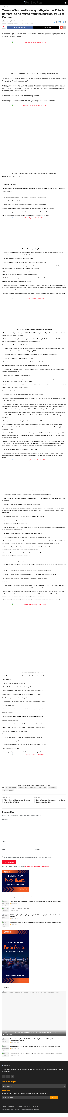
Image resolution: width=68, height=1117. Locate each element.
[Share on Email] (61, 27)
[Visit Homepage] (34, 2)
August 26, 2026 (8, 1034)
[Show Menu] (3, 2)
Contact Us (11, 1106)
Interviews (9, 23)
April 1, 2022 (23, 21)
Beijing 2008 (42, 787)
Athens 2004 (33, 787)
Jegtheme (36, 1109)
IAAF (7, 6)
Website (37, 849)
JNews (7, 1109)
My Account (27, 1106)
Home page (19, 1106)
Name (4, 841)
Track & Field (16, 23)
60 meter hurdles (23, 787)
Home (3, 6)
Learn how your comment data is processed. (36, 867)
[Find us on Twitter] (8, 1076)
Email (4, 849)
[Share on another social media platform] (64, 27)
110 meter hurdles (11, 787)
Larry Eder (14, 21)
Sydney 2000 (52, 787)
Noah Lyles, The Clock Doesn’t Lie (19, 908)
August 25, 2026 (15, 1042)
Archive (4, 1106)
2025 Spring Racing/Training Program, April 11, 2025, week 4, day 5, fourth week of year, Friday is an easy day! (37, 915)
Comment (5, 819)
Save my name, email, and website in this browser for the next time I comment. (27, 857)
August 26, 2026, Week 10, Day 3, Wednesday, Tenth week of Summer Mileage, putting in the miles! (30, 1032)
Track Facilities (25, 23)
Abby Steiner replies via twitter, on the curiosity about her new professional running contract (35, 922)
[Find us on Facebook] (3, 1076)
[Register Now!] (15, 880)
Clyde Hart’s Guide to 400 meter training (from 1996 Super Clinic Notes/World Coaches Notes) (35, 901)
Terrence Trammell (8, 790)
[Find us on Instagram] (12, 1076)
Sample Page (36, 1106)
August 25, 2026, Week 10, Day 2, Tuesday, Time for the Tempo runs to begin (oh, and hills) (35, 1046)
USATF (32, 23)
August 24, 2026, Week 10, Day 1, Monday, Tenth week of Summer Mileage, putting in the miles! (36, 1053)
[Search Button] (65, 2)
